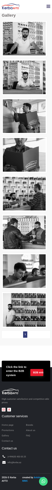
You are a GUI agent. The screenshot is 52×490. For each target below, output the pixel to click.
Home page (8, 425)
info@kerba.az (14, 462)
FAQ (28, 435)
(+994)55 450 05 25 (17, 456)
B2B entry (38, 372)
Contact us (7, 441)
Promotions (8, 430)
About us (30, 430)
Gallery (5, 435)
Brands (29, 425)
